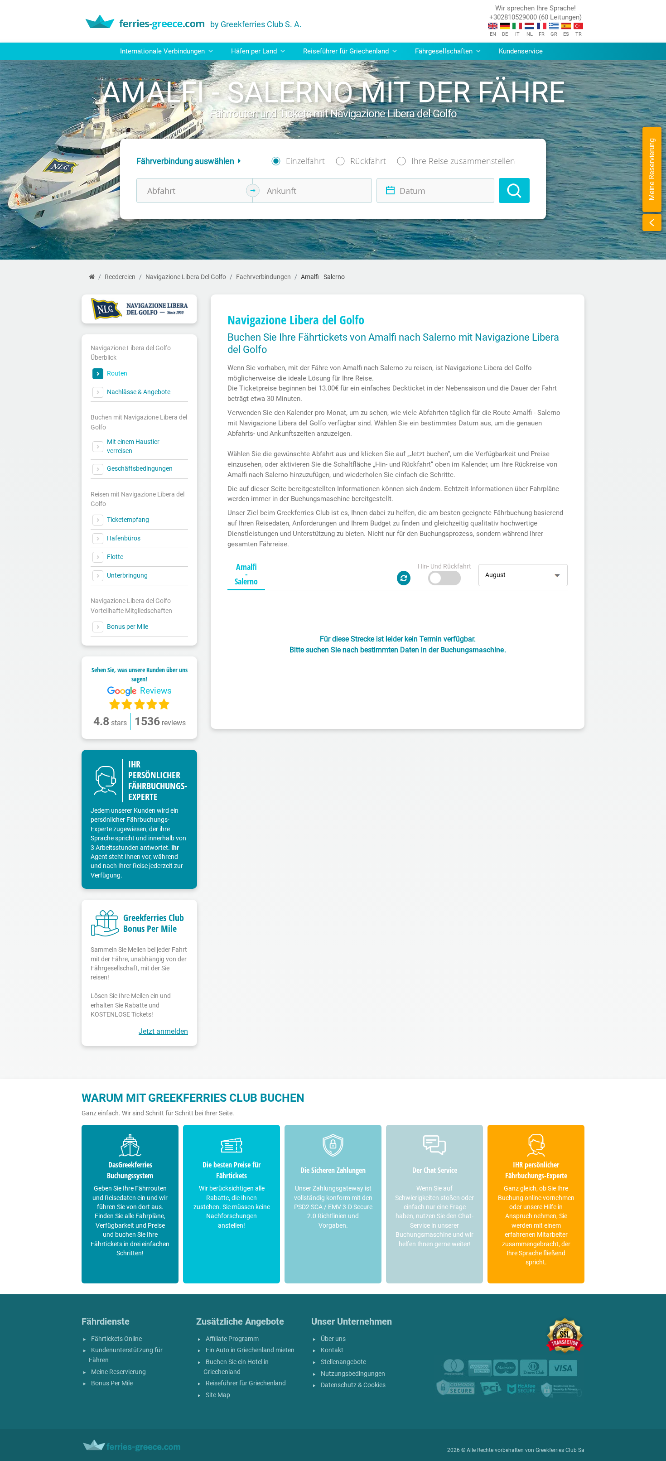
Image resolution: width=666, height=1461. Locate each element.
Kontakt (332, 1350)
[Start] (92, 277)
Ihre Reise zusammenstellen (463, 160)
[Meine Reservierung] (651, 222)
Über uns (333, 1339)
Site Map (218, 1395)
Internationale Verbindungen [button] (163, 51)
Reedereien (120, 277)
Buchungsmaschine (472, 650)
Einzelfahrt (305, 160)
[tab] (246, 574)
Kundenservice (521, 51)
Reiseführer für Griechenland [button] (347, 51)
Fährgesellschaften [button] (444, 51)
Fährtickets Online (116, 1339)
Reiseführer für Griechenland (246, 1383)
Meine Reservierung (118, 1372)
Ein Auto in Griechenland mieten (250, 1350)
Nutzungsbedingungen (353, 1374)
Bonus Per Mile (112, 1383)
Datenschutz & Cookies (353, 1385)
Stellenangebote (343, 1362)
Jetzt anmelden (163, 1031)
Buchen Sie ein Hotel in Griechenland (236, 1367)
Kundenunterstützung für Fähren (126, 1355)
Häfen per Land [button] (255, 51)
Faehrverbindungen (263, 277)
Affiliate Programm (232, 1339)
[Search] (514, 190)
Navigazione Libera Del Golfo (185, 277)
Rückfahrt (368, 160)
